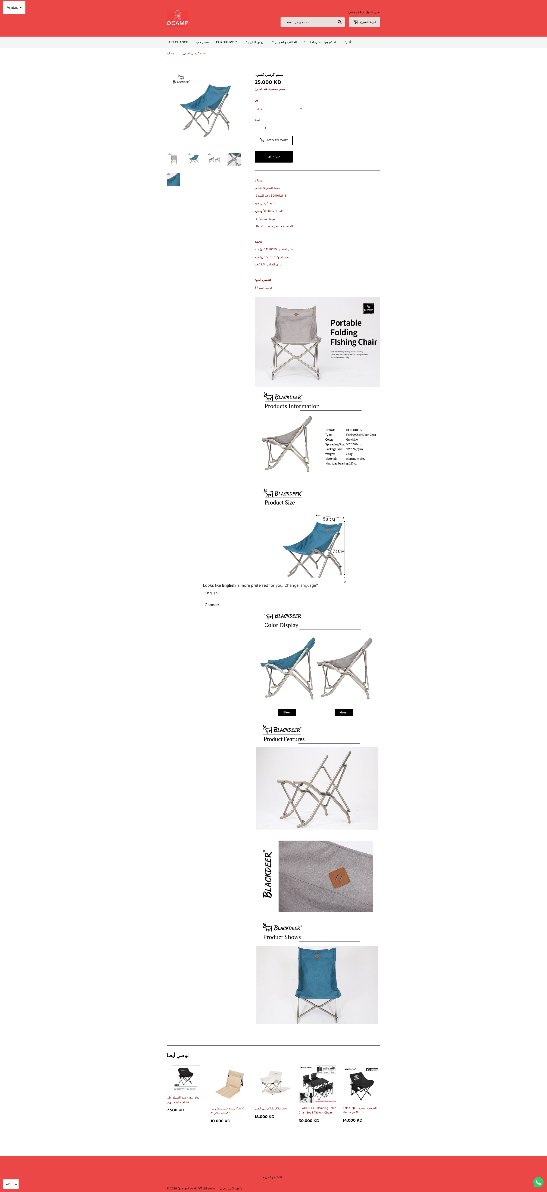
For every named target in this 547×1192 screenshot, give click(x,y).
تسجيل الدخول (373, 12)
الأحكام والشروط (272, 1177)
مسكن (170, 53)
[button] (11, 1184)
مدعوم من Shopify (230, 1188)
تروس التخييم (256, 42)
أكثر (348, 42)
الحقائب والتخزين (285, 42)
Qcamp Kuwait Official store (196, 1188)
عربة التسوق (367, 22)
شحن (282, 88)
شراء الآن (274, 156)
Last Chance (177, 42)
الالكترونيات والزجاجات (321, 42)
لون (257, 100)
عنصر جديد (202, 42)
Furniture (225, 42)
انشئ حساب (354, 12)
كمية (257, 119)
